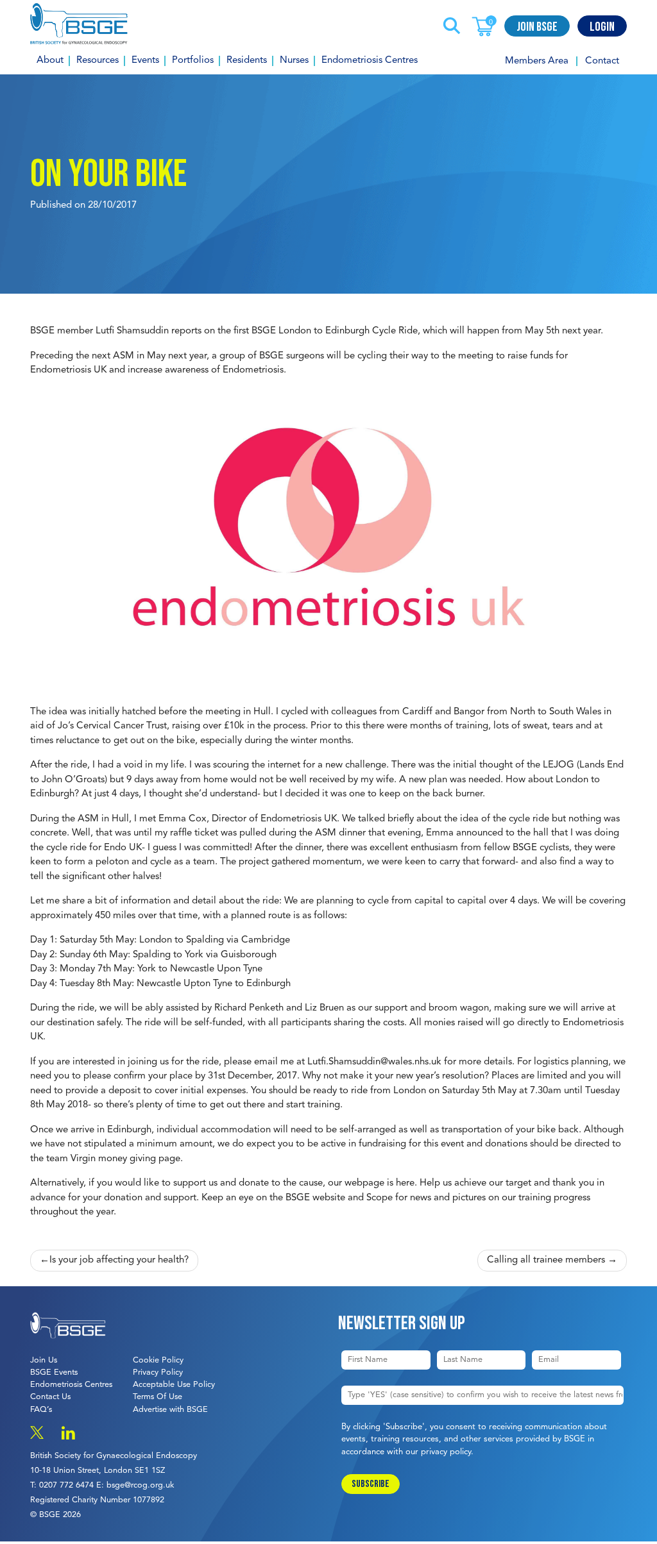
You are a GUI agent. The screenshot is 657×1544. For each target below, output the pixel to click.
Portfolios (193, 60)
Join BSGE (537, 27)
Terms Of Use (157, 1397)
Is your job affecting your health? (119, 1260)
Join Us (43, 1360)
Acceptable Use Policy (174, 1384)
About (50, 60)
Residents (246, 60)
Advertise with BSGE (170, 1410)
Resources (97, 60)
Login (602, 27)
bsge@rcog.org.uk (140, 1485)
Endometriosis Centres (369, 60)
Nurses (294, 60)
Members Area (536, 61)
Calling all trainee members (546, 1260)
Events (145, 60)
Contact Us (50, 1397)
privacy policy (446, 1452)
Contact (602, 61)
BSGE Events (54, 1372)
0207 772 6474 (66, 1485)
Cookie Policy (158, 1360)
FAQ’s (41, 1410)
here (405, 1183)
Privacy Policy (158, 1372)
